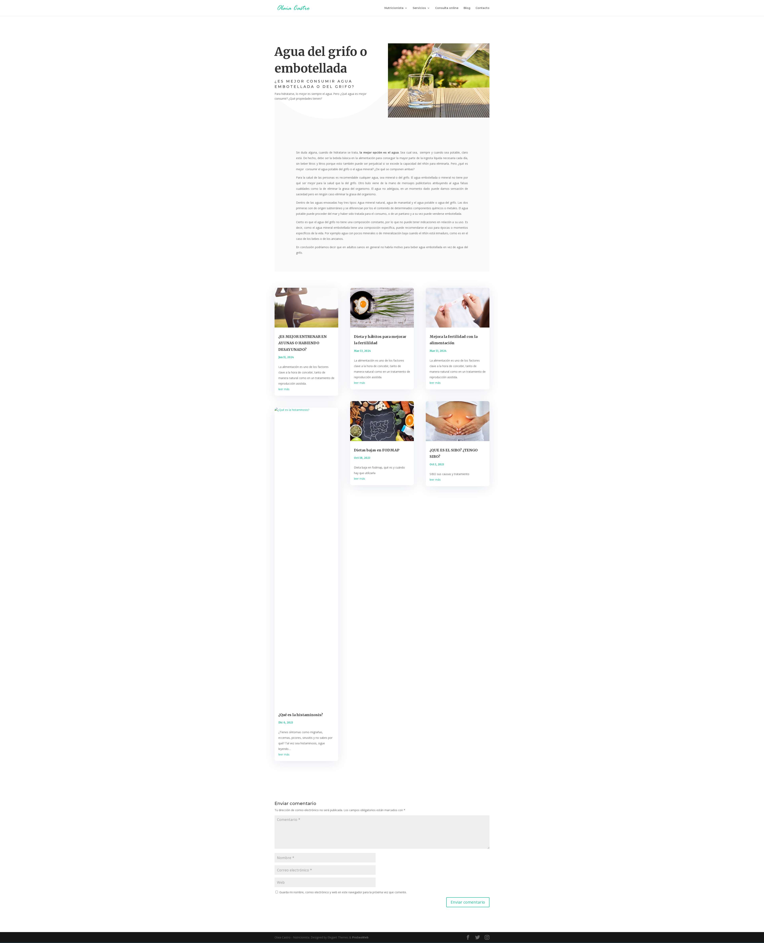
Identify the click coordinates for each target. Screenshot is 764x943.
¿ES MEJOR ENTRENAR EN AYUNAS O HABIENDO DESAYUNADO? (302, 343)
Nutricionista (393, 8)
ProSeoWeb (360, 937)
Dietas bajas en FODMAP (376, 450)
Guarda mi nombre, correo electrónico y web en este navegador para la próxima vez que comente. (343, 892)
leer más (283, 389)
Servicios (419, 8)
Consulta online (446, 8)
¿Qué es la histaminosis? (300, 715)
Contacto (482, 8)
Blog (467, 8)
